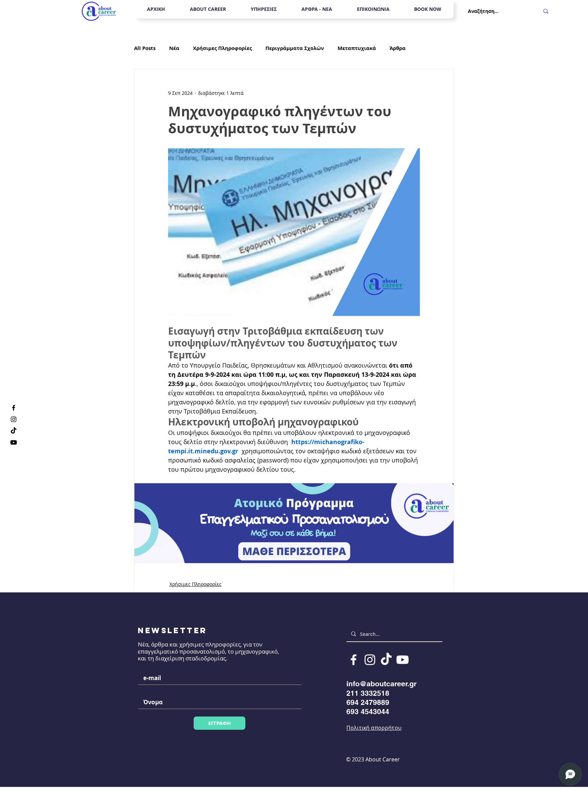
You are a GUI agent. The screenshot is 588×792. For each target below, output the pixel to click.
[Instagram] (13, 419)
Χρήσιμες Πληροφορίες (222, 48)
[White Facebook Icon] (353, 660)
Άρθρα (398, 48)
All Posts (145, 48)
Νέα (174, 48)
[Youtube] (13, 442)
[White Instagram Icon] (370, 660)
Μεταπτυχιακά (357, 48)
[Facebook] (13, 407)
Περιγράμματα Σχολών (294, 48)
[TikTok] (13, 431)
